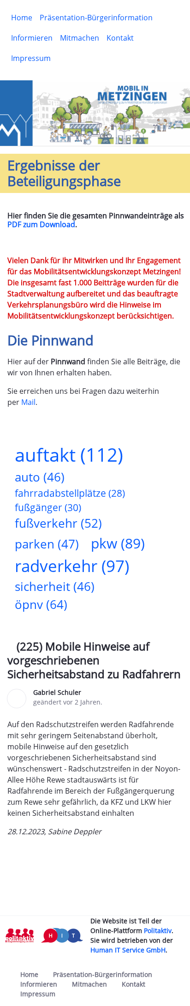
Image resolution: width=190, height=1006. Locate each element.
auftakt (69, 454)
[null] (12, 648)
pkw (118, 543)
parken (47, 544)
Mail (28, 402)
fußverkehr (58, 523)
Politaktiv (158, 930)
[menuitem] (21, 17)
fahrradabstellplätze (70, 493)
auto (40, 477)
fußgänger (48, 507)
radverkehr (72, 565)
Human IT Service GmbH (128, 950)
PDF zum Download (41, 224)
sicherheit (55, 586)
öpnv (41, 604)
